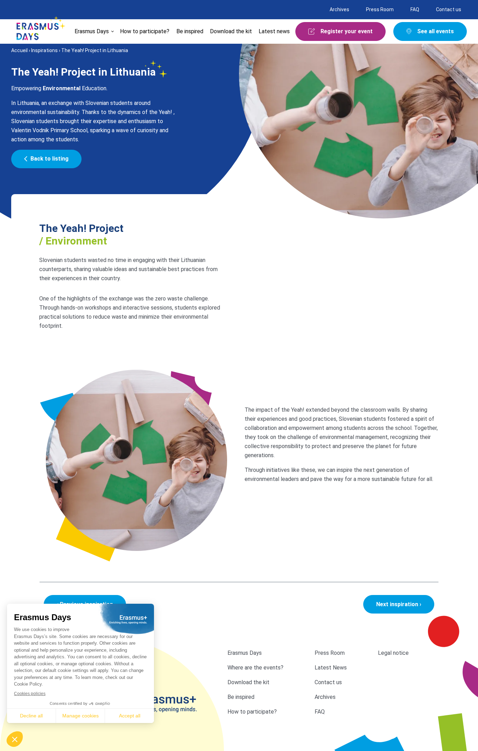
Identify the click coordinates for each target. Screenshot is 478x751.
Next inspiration (398, 604)
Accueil (19, 50)
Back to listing (49, 158)
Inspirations (44, 50)
